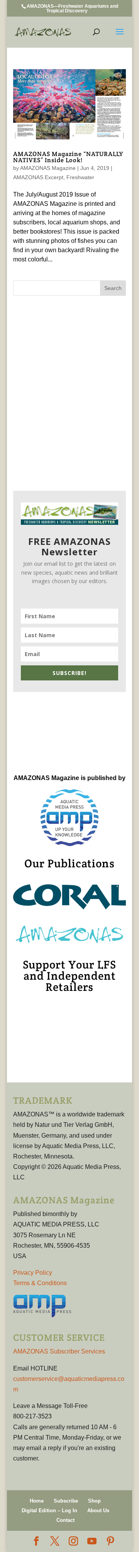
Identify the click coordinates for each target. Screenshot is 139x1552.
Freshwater (80, 177)
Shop (94, 1501)
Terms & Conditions (40, 1283)
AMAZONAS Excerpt (38, 177)
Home (37, 1501)
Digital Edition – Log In (49, 1510)
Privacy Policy (32, 1272)
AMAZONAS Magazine (48, 168)
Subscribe (66, 1501)
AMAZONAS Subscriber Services (59, 1351)
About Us (98, 1510)
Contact (65, 1520)
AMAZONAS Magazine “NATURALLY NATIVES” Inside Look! (68, 157)
